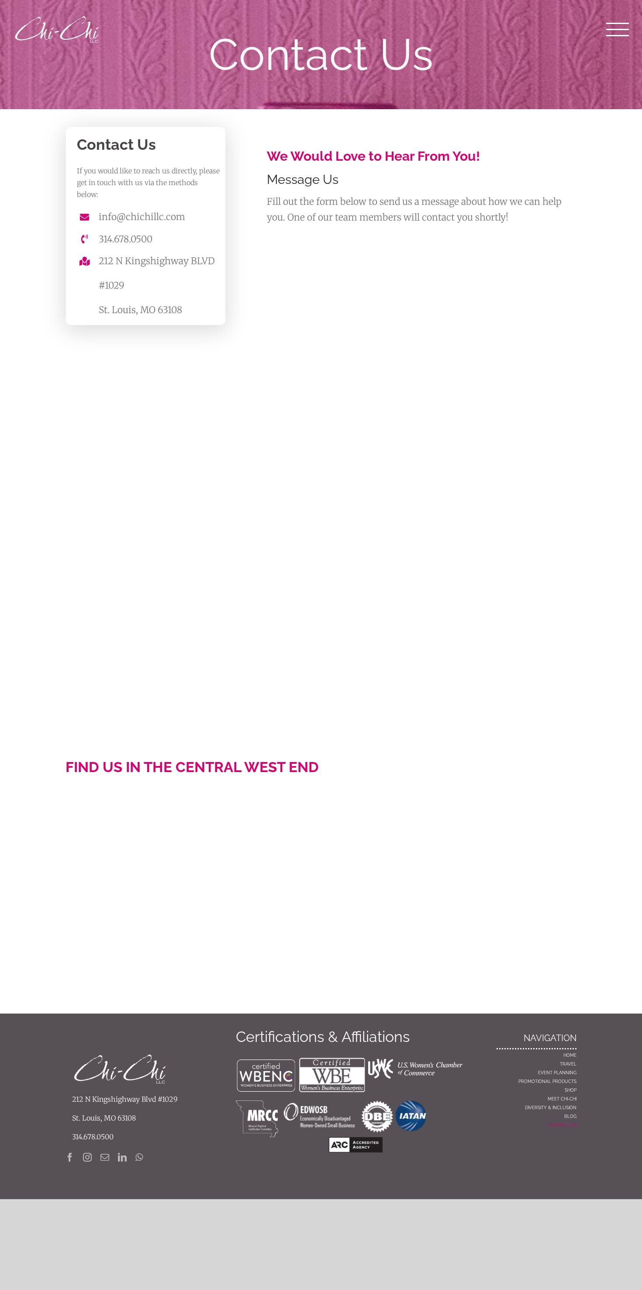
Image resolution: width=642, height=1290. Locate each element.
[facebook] (70, 1157)
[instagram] (87, 1157)
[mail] (104, 1157)
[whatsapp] (139, 1157)
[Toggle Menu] (617, 30)
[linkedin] (122, 1157)
